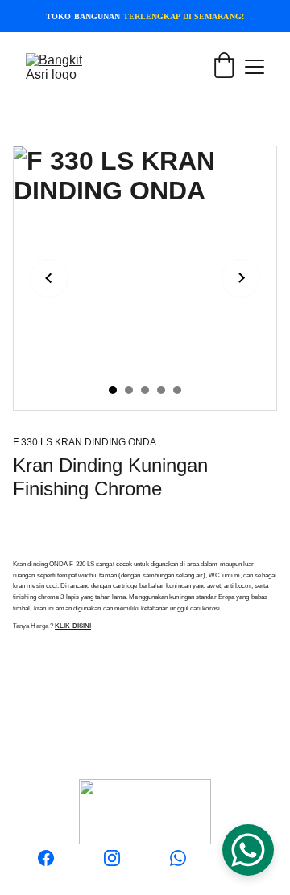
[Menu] (254, 67)
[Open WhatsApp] (248, 850)
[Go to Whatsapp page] (178, 858)
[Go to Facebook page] (46, 858)
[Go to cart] (224, 65)
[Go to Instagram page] (112, 858)
